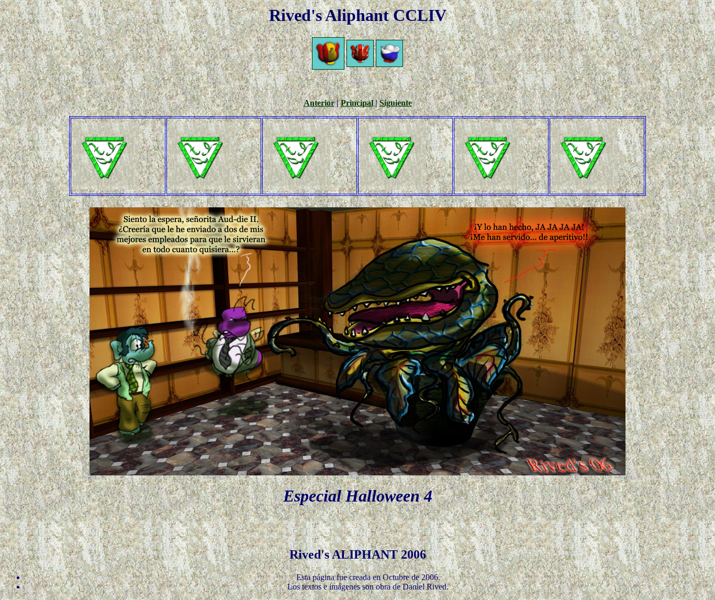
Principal (357, 102)
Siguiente (395, 102)
